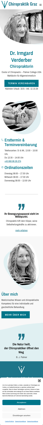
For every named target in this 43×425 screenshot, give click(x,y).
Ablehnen (21, 409)
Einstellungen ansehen (21, 415)
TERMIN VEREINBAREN (21, 83)
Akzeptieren (21, 402)
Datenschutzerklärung (20, 421)
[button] (39, 380)
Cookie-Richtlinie (9, 421)
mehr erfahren (21, 230)
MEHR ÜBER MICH (15, 314)
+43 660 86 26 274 (13, 161)
